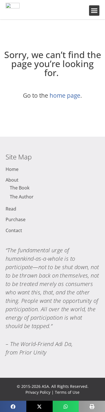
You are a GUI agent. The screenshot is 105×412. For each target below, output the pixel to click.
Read (11, 209)
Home (12, 169)
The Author (22, 197)
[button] (94, 10)
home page (65, 95)
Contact (14, 230)
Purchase (15, 219)
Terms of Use (67, 392)
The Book (19, 188)
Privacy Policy (37, 392)
